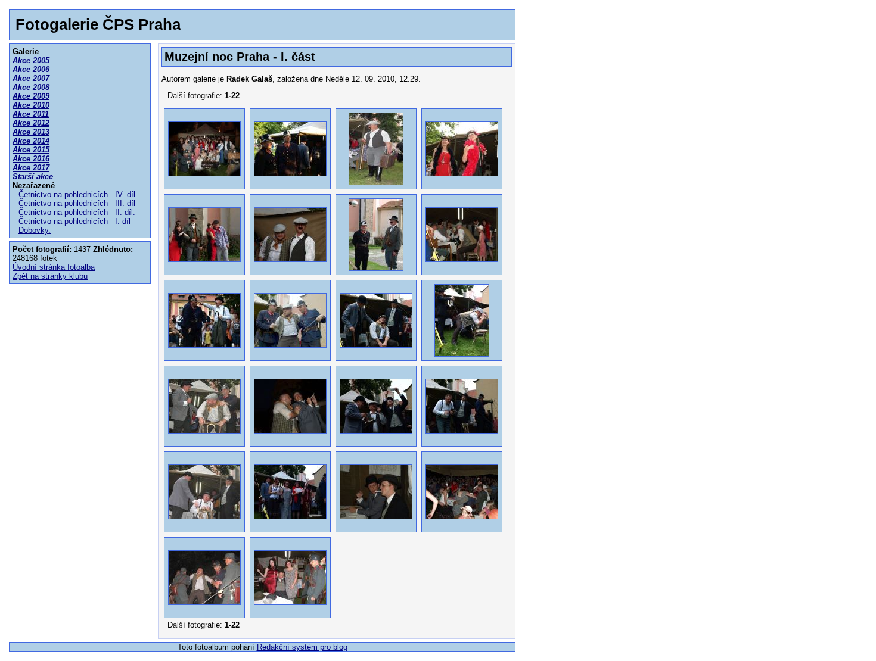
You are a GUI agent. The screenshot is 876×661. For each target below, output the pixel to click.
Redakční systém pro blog (302, 647)
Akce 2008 (31, 87)
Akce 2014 (31, 140)
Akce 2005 (31, 60)
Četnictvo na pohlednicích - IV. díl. (78, 194)
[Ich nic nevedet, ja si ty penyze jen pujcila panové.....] (204, 525)
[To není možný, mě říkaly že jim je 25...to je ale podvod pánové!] (290, 611)
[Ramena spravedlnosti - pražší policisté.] (290, 182)
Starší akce (33, 176)
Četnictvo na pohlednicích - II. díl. (76, 212)
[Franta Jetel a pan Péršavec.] (290, 268)
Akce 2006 (31, 69)
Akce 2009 (31, 96)
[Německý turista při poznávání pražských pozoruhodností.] (204, 268)
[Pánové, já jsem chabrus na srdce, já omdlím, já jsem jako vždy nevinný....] (204, 611)
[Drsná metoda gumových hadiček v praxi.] (461, 354)
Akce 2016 (31, 158)
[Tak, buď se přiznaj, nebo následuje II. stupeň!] (204, 439)
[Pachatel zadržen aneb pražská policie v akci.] (290, 354)
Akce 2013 (31, 131)
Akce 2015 (31, 149)
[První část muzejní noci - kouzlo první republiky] (204, 182)
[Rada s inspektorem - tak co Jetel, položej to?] (376, 354)
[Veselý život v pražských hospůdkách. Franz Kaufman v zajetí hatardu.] (461, 268)
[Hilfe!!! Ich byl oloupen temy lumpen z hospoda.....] (204, 354)
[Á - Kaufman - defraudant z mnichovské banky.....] (461, 439)
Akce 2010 (31, 105)
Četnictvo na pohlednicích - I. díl (74, 221)
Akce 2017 (31, 167)
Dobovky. (34, 230)
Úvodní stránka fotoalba (54, 267)
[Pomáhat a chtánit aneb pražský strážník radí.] (376, 268)
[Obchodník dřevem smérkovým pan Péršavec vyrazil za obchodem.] (376, 182)
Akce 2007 (31, 78)
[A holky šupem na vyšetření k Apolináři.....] (290, 525)
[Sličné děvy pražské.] (461, 182)
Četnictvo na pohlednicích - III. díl (76, 203)
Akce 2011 (31, 114)
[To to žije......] (461, 525)
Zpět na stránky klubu (50, 276)
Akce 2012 (31, 123)
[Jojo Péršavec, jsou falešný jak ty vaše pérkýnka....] (376, 439)
